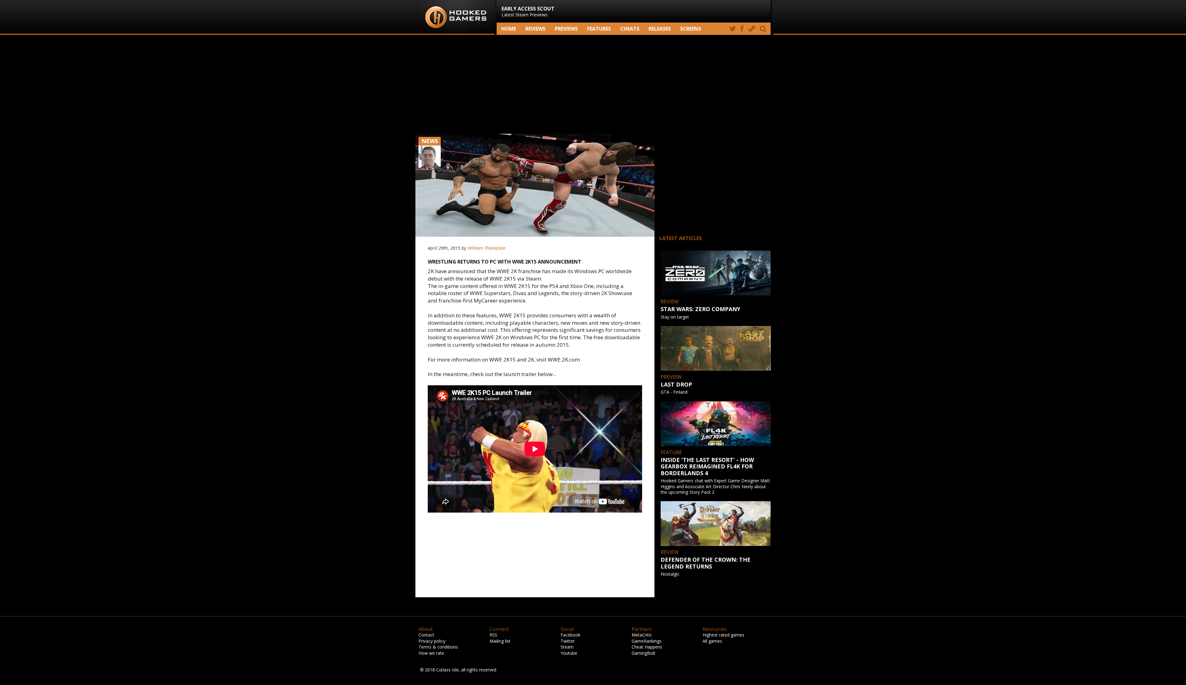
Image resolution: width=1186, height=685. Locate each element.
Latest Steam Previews (528, 11)
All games (712, 641)
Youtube (569, 653)
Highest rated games (723, 635)
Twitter (568, 641)
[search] (764, 29)
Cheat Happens (647, 647)
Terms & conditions (438, 647)
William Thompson (487, 248)
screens (690, 28)
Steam (567, 647)
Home (508, 28)
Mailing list (500, 641)
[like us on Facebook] (742, 29)
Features (599, 28)
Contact (426, 635)
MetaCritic (642, 635)
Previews (566, 28)
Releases (660, 28)
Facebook (570, 635)
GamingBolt (643, 653)
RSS (493, 635)
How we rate (431, 653)
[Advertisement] (593, 84)
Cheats (629, 28)
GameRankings (647, 641)
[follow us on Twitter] (732, 29)
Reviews (535, 28)
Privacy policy (431, 641)
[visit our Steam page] (752, 29)
